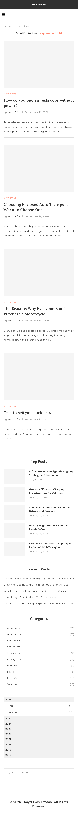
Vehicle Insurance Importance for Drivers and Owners (50, 509)
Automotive (40, 634)
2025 (8, 718)
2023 (8, 728)
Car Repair (40, 646)
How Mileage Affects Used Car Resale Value (48, 527)
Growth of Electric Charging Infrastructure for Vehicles (47, 491)
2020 (8, 744)
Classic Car (40, 653)
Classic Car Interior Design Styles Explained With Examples (50, 545)
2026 (8, 699)
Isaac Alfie (13, 112)
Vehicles (40, 684)
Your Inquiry (39, 4)
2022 (8, 734)
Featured (40, 665)
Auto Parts (40, 628)
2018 (8, 754)
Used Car (40, 678)
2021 (8, 739)
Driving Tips (40, 659)
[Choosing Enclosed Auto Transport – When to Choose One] (39, 168)
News (40, 671)
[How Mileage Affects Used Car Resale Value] (14, 530)
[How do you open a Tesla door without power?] (39, 64)
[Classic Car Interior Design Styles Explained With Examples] (14, 549)
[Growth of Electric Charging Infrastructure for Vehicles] (14, 494)
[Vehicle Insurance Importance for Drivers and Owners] (14, 512)
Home (7, 26)
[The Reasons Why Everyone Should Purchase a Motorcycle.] (39, 272)
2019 (8, 749)
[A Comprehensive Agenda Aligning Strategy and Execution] (14, 476)
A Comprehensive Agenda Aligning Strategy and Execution (51, 473)
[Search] (74, 14)
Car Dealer (40, 640)
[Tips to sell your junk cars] (39, 376)
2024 (8, 723)
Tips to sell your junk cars (27, 412)
